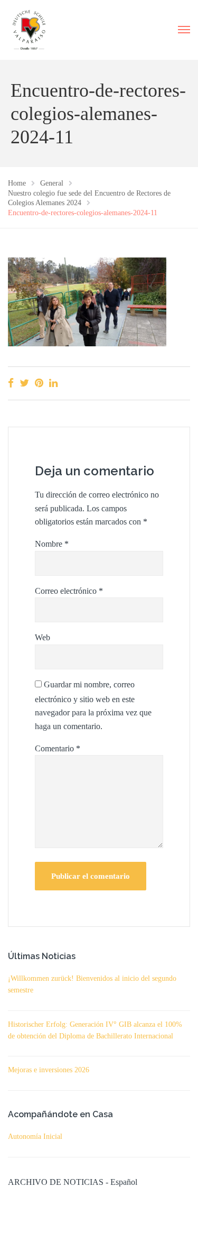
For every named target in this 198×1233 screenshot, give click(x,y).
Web (42, 637)
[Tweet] (24, 383)
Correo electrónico (69, 590)
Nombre (52, 543)
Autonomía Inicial (35, 1136)
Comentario (57, 748)
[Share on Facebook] (11, 383)
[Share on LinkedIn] (53, 383)
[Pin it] (39, 383)
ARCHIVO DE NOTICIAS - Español (72, 1181)
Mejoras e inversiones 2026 (48, 1070)
